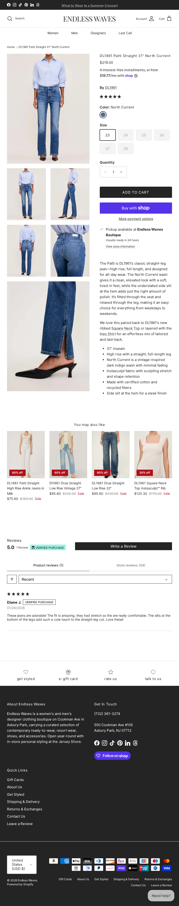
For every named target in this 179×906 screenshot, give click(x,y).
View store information (120, 246)
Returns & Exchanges (24, 809)
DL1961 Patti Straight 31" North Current (44, 47)
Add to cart (135, 192)
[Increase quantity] (122, 172)
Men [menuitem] (74, 33)
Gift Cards (15, 780)
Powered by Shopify (20, 884)
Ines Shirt (108, 334)
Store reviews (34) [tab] (131, 565)
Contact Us (16, 816)
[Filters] (12, 579)
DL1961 (111, 87)
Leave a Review (20, 824)
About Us (14, 787)
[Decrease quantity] (104, 172)
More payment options (136, 219)
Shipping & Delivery (23, 801)
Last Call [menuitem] (125, 33)
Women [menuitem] (53, 33)
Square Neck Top (125, 328)
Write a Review (123, 546)
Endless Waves (27, 880)
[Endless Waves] (89, 18)
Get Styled (15, 794)
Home (11, 47)
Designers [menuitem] (98, 33)
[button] (110, 96)
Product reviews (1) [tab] (48, 565)
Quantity (107, 162)
